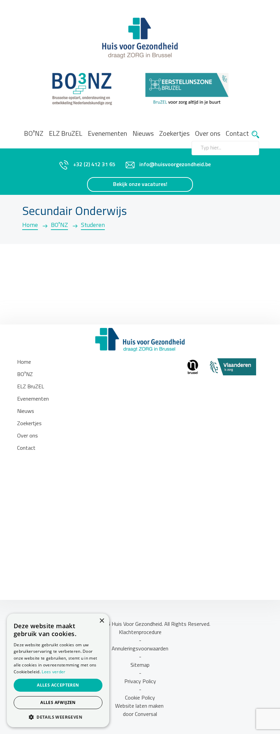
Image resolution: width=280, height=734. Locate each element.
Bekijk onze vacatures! (140, 184)
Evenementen (107, 134)
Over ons (27, 436)
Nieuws (143, 134)
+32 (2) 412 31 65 (94, 165)
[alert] (58, 670)
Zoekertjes (174, 134)
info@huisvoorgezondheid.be (175, 165)
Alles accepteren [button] (58, 685)
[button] (58, 717)
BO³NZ (33, 134)
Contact (237, 134)
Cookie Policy (140, 698)
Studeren (93, 225)
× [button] (101, 620)
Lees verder (53, 672)
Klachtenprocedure (140, 632)
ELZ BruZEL (65, 134)
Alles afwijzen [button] (58, 702)
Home (30, 225)
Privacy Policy (140, 682)
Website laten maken (140, 706)
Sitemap (140, 665)
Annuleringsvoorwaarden (140, 649)
